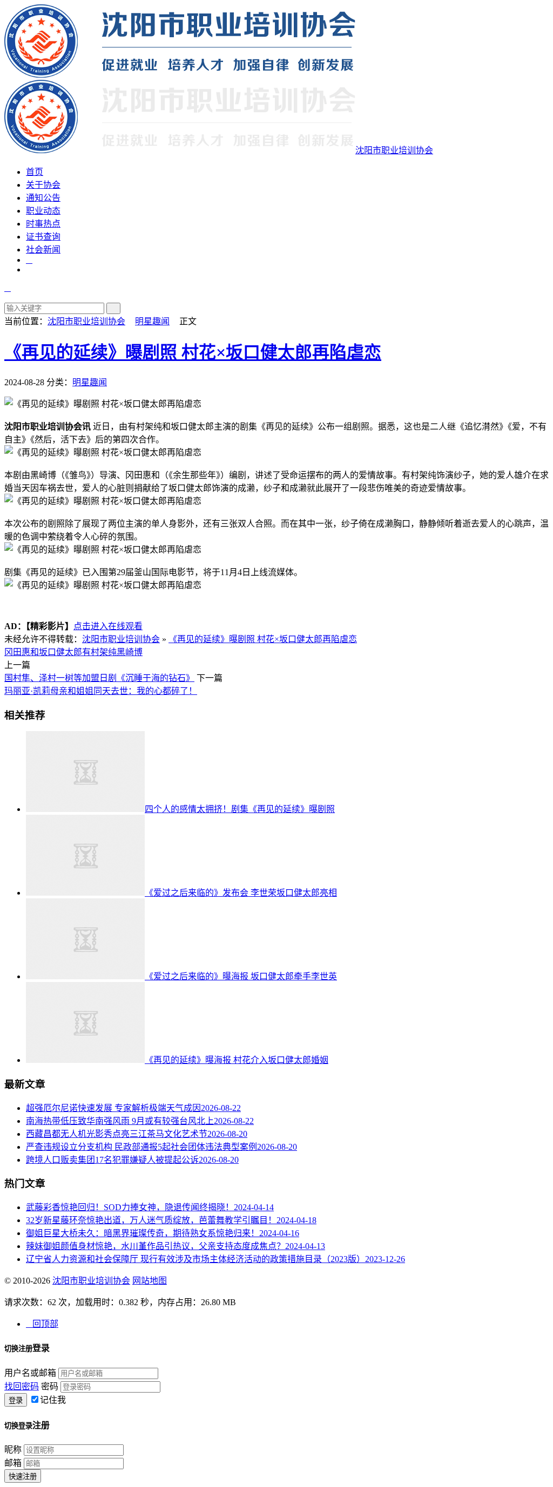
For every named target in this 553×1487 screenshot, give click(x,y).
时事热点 (43, 223)
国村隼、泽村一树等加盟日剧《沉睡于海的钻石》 (99, 678)
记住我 (53, 1399)
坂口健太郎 (60, 652)
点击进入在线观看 (108, 626)
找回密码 (21, 1386)
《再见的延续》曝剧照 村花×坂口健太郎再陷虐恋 (192, 352)
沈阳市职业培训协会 (86, 321)
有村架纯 (99, 652)
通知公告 (43, 197)
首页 (34, 171)
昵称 (13, 1449)
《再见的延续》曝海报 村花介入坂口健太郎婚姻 (236, 1060)
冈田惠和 (21, 652)
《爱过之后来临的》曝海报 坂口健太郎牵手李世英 (241, 976)
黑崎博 (130, 652)
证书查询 (43, 236)
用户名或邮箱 (30, 1372)
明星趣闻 (152, 321)
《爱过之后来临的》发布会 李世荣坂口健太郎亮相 (241, 892)
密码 (49, 1386)
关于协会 (43, 184)
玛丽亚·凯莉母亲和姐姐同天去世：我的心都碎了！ (100, 690)
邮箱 (13, 1463)
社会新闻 (43, 249)
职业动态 (43, 210)
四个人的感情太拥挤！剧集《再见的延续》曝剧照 (240, 809)
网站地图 (149, 1280)
